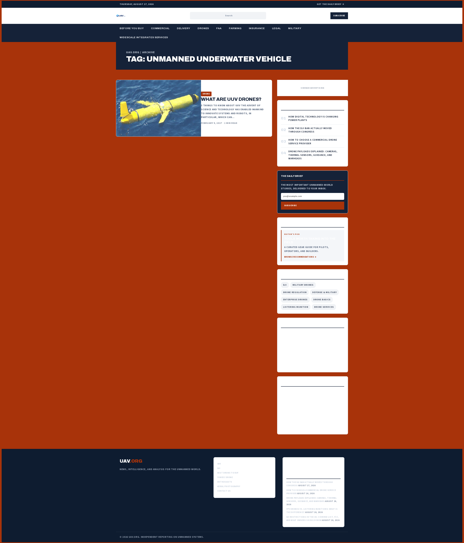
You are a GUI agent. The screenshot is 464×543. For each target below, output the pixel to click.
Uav (219, 463)
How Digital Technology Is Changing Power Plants (313, 118)
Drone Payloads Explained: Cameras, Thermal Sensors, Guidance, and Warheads (312, 155)
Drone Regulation (295, 292)
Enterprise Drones (295, 299)
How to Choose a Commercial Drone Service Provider (312, 141)
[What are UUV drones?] (158, 108)
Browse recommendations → (300, 257)
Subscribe (339, 15)
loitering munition (295, 307)
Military (294, 28)
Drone (206, 93)
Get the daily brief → (330, 4)
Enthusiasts (224, 482)
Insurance (257, 28)
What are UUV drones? (231, 99)
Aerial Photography (228, 486)
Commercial (160, 28)
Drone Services (324, 307)
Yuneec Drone (225, 477)
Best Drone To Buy (228, 473)
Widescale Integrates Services (144, 37)
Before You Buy (132, 28)
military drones (303, 285)
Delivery (183, 28)
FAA (219, 28)
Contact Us (224, 491)
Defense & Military (324, 292)
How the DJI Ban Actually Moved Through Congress (310, 130)
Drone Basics (322, 299)
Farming (235, 28)
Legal (276, 28)
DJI (285, 285)
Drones (203, 28)
